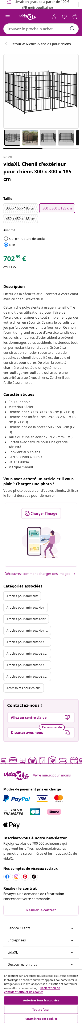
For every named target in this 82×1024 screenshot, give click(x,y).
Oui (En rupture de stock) (24, 238)
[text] (14, 259)
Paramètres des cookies (41, 1019)
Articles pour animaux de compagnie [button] (29, 642)
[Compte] (54, 16)
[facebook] (7, 877)
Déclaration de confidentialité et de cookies (32, 990)
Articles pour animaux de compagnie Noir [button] (29, 653)
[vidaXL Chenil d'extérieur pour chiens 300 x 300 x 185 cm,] (41, 91)
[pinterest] (25, 877)
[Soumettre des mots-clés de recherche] (72, 28)
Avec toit (9, 230)
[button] (41, 928)
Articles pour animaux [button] (22, 596)
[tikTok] (34, 877)
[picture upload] (41, 542)
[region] (41, 997)
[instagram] (16, 877)
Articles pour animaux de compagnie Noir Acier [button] (29, 676)
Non (9, 245)
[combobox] (41, 28)
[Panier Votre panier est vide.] (75, 16)
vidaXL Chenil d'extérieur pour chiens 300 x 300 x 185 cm (37, 171)
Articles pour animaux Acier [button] (26, 619)
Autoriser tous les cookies (41, 1000)
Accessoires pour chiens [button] (24, 688)
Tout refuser (41, 1009)
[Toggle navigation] (8, 17)
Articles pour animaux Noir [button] (26, 607)
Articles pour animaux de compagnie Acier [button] (29, 665)
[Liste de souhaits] (64, 16)
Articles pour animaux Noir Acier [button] (29, 630)
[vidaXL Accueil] (27, 17)
